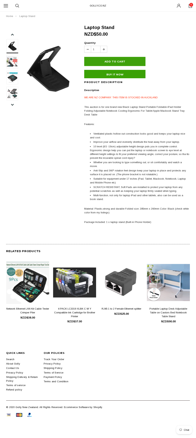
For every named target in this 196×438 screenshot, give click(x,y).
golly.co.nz (98, 5)
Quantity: (90, 42)
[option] (48, 68)
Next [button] (12, 104)
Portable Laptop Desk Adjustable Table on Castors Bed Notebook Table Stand (168, 312)
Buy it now (115, 74)
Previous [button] (12, 34)
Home (9, 16)
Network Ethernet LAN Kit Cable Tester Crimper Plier (27, 310)
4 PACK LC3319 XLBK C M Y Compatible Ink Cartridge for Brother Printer (74, 312)
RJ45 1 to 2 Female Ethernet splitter (121, 308)
